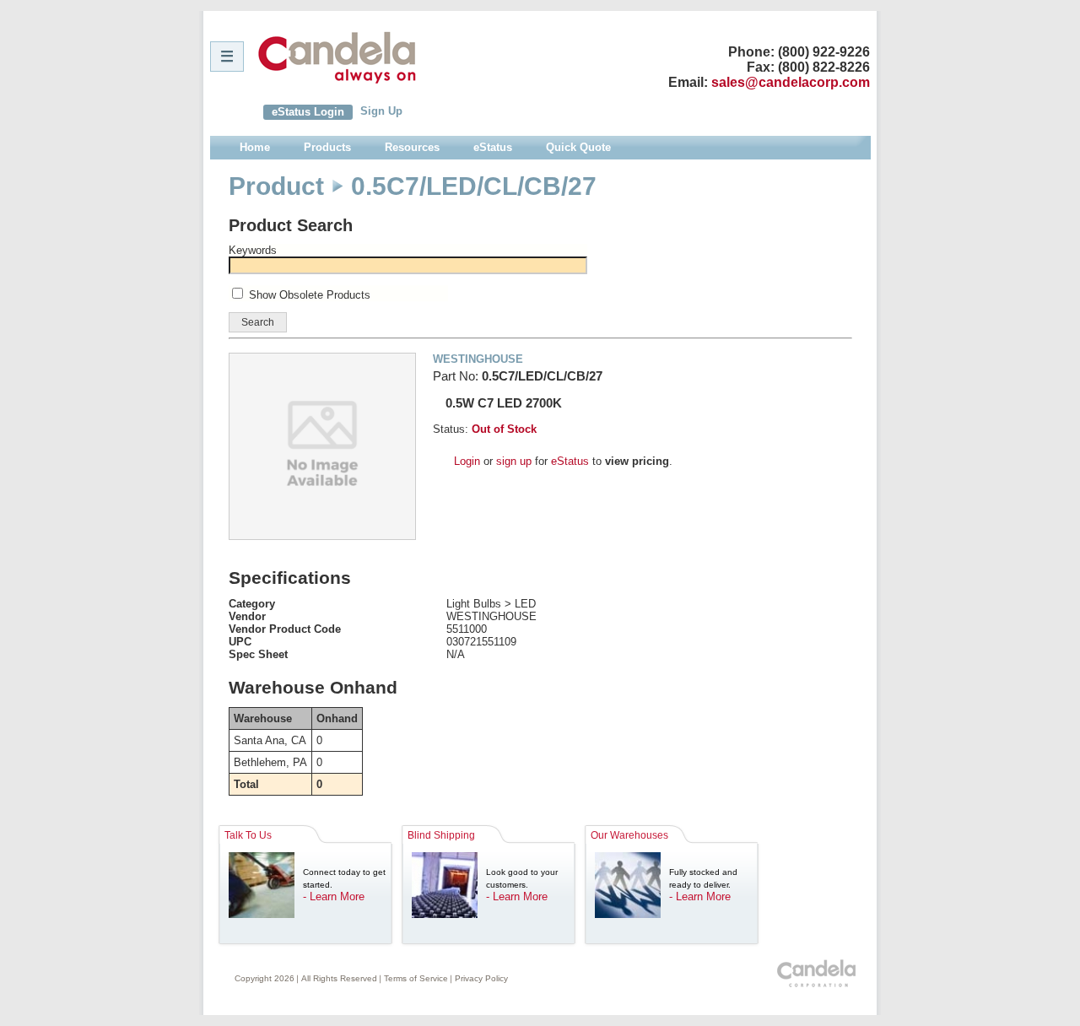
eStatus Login (308, 111)
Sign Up (381, 111)
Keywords (253, 250)
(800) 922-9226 (824, 52)
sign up (514, 461)
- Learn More (333, 896)
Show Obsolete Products (309, 295)
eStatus (570, 461)
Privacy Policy (481, 978)
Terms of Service (416, 978)
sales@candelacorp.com (790, 82)
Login (467, 461)
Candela (337, 57)
